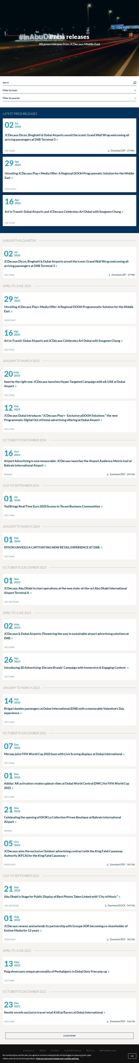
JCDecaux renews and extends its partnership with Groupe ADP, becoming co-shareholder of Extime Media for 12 (66, 928)
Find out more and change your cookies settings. (57, 1058)
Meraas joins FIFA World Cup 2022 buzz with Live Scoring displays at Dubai (63, 754)
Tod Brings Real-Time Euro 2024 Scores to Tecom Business (52, 506)
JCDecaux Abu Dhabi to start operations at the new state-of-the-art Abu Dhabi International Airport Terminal (65, 590)
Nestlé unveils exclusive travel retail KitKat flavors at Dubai (53, 1012)
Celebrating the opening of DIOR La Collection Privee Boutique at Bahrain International (62, 819)
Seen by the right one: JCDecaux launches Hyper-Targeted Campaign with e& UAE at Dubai (64, 384)
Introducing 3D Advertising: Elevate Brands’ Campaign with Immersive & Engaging (65, 667)
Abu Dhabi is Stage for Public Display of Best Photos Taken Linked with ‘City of (61, 896)
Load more (69, 1035)
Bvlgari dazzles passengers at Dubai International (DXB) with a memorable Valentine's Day (64, 711)
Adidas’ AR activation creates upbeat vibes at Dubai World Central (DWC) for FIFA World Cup (66, 785)
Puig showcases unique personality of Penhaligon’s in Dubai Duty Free (55, 971)
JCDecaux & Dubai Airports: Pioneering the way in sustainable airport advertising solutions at (66, 636)
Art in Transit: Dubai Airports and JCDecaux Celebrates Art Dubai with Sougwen (63, 211)
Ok (132, 1056)
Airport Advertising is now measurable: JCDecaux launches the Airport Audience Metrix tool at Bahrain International (68, 463)
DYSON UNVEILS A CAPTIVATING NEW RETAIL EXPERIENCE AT (52, 547)
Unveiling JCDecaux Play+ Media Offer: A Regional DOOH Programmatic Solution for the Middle (69, 175)
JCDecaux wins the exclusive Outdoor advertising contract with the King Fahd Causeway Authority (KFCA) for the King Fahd (63, 853)
